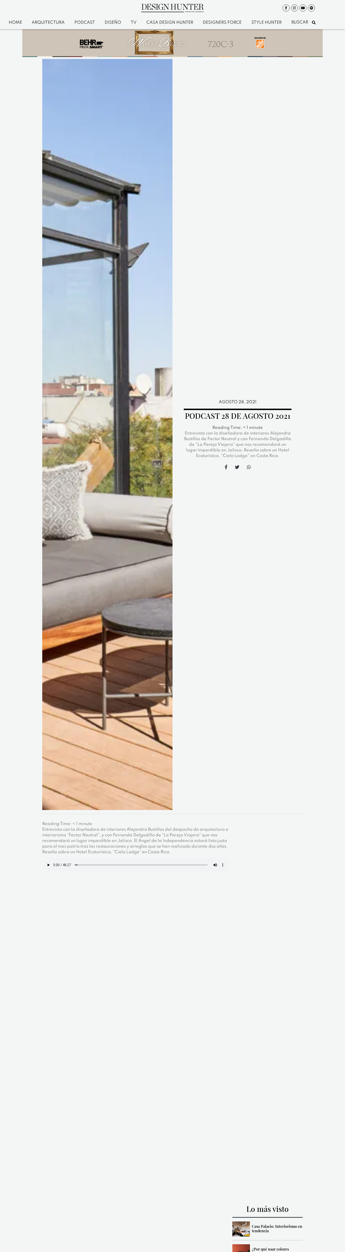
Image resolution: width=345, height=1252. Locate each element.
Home (15, 22)
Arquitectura (48, 22)
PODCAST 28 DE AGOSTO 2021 (237, 416)
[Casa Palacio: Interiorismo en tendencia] (241, 1228)
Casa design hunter (169, 22)
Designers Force (222, 22)
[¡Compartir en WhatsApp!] (249, 467)
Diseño (113, 22)
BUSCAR (300, 22)
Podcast (84, 22)
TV (134, 22)
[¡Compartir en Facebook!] (226, 467)
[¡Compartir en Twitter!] (237, 467)
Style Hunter (266, 22)
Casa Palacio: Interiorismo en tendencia (277, 1228)
